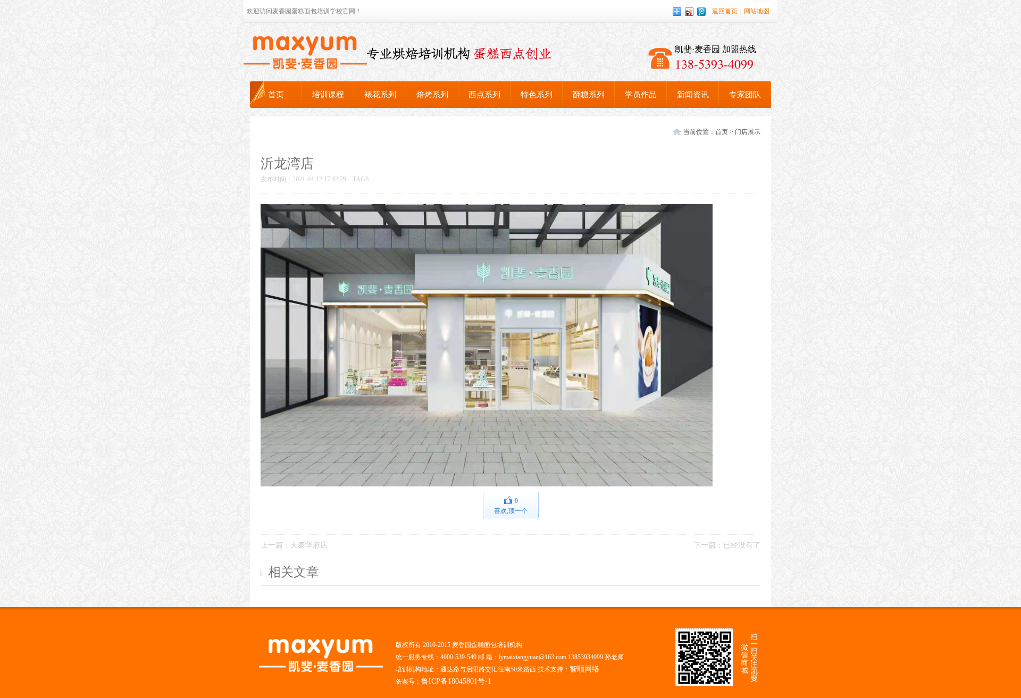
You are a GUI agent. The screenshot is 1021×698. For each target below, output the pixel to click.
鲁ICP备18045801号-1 (456, 681)
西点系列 (484, 94)
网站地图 (756, 11)
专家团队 (745, 94)
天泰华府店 (309, 545)
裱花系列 (380, 94)
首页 (276, 94)
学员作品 (641, 94)
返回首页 (725, 11)
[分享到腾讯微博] (701, 11)
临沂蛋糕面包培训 (305, 52)
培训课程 (328, 94)
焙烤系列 (432, 94)
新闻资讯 (693, 94)
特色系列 (537, 94)
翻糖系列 (589, 94)
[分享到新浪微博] (689, 11)
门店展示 (747, 132)
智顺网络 (584, 669)
